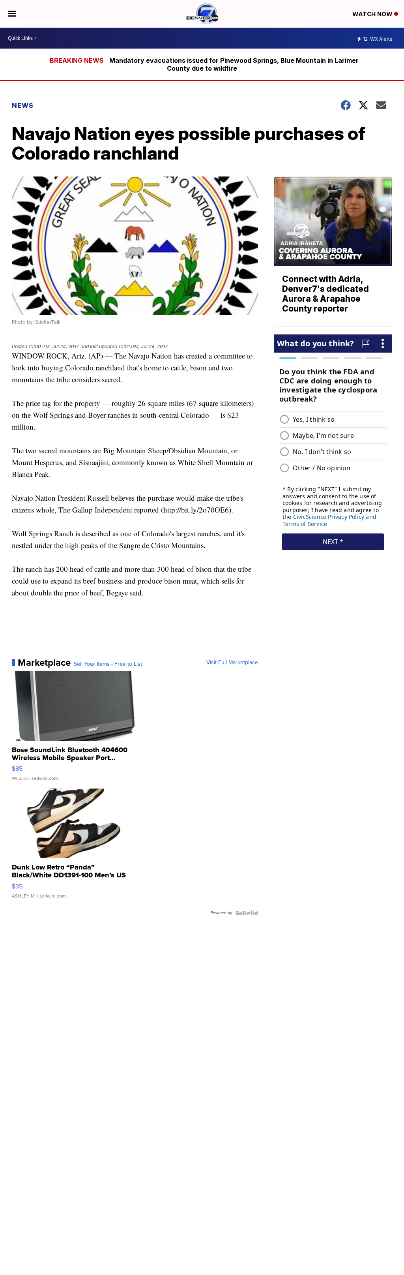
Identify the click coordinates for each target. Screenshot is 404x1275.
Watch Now (373, 14)
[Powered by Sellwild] (246, 913)
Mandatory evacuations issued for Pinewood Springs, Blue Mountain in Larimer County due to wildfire (234, 64)
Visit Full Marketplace (232, 662)
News (23, 105)
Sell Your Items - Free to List (108, 664)
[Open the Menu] (12, 14)
